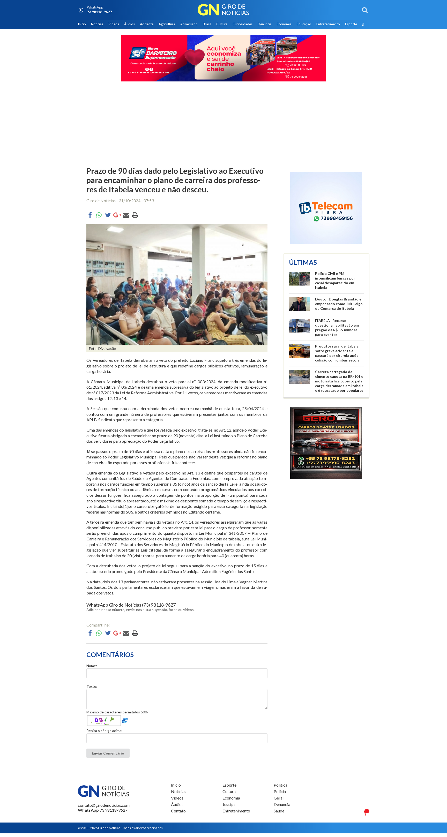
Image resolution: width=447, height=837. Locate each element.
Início (82, 24)
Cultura (221, 24)
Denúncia (265, 24)
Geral (279, 797)
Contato (178, 810)
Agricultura (167, 24)
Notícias (97, 24)
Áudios (129, 24)
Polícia (280, 791)
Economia (284, 24)
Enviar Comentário (108, 753)
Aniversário (189, 24)
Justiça (228, 804)
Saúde (279, 810)
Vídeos (113, 24)
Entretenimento (328, 24)
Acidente (146, 24)
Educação (304, 24)
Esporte (351, 24)
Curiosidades (242, 24)
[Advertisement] (223, 124)
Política (280, 785)
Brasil (207, 24)
